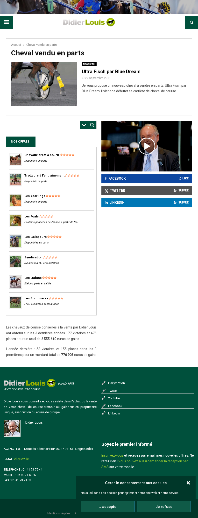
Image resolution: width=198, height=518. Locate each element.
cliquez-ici (21, 459)
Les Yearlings (34, 196)
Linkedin (114, 413)
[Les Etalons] (15, 287)
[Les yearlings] (15, 206)
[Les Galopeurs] (15, 247)
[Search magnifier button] (92, 125)
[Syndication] (15, 267)
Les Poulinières (36, 298)
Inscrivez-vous (112, 455)
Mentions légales (59, 513)
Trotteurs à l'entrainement (44, 175)
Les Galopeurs (35, 237)
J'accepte (107, 507)
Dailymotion (116, 383)
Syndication (33, 257)
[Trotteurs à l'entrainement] (15, 185)
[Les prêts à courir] (15, 165)
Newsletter (89, 64)
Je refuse (164, 507)
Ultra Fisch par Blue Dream (111, 71)
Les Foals (31, 216)
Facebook (115, 406)
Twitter (113, 391)
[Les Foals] (15, 226)
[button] (188, 482)
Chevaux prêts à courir (41, 155)
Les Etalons (33, 278)
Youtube (114, 398)
